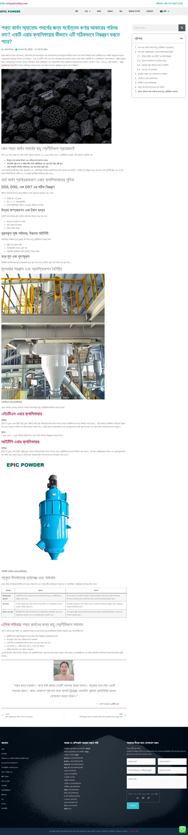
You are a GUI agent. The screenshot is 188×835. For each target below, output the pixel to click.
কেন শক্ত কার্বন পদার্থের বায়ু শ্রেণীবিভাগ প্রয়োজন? (156, 47)
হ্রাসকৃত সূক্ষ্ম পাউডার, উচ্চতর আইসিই (155, 65)
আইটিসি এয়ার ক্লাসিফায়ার (20, 441)
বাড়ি (76, 11)
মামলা (99, 11)
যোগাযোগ (149, 11)
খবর (120, 11)
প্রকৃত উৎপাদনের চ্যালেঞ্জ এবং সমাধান (151, 87)
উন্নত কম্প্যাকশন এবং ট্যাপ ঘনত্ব (154, 60)
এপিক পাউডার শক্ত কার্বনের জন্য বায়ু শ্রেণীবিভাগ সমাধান (158, 91)
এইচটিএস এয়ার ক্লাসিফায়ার (21, 413)
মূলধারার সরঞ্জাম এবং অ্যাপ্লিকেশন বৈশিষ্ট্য (152, 74)
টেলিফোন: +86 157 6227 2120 (169, 3)
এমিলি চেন (115, 703)
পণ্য (86, 11)
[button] (181, 38)
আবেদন (110, 11)
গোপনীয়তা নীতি (134, 831)
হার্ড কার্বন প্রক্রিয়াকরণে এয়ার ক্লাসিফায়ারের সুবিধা (155, 52)
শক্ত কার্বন (5, 55)
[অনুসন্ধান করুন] (182, 27)
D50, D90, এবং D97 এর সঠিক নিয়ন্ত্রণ (156, 56)
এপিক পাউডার (11, 624)
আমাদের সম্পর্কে (134, 11)
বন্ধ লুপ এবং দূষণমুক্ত (149, 69)
